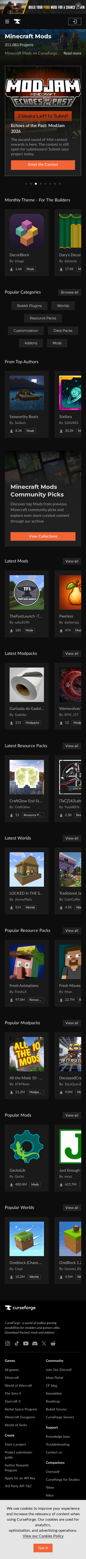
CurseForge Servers (60, 1417)
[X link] (44, 1343)
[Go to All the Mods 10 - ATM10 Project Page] (27, 1065)
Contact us (54, 1452)
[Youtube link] (26, 1343)
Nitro (50, 1495)
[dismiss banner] (78, 6)
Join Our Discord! (59, 1370)
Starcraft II (13, 1401)
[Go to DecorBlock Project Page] (27, 242)
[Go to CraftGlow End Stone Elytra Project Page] (27, 788)
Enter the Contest (43, 165)
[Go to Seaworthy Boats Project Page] (27, 404)
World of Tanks (16, 1425)
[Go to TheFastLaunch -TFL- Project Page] (27, 603)
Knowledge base (58, 1436)
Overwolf (52, 1472)
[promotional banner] (43, 7)
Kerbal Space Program (21, 1409)
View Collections (43, 536)
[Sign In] (74, 21)
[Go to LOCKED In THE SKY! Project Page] (27, 880)
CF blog (51, 1385)
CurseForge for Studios (63, 1479)
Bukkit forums (56, 1409)
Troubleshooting (58, 1444)
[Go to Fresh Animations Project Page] (27, 973)
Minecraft (12, 1378)
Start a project (15, 1444)
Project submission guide (18, 1455)
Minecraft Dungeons (20, 1417)
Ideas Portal (54, 1378)
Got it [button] (43, 1548)
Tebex (50, 1487)
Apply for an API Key (20, 1478)
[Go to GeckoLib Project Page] (27, 1158)
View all (71, 561)
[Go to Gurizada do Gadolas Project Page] (27, 696)
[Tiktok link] (17, 1343)
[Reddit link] (53, 1343)
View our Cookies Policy (43, 1536)
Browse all (69, 292)
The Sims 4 (13, 1393)
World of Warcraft (18, 1385)
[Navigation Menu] (7, 21)
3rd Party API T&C (18, 1486)
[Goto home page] (17, 21)
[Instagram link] (8, 1343)
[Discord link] (35, 1343)
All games (12, 1370)
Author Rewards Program (17, 1468)
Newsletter (54, 1393)
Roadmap (53, 1401)
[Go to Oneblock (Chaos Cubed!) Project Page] (27, 1250)
